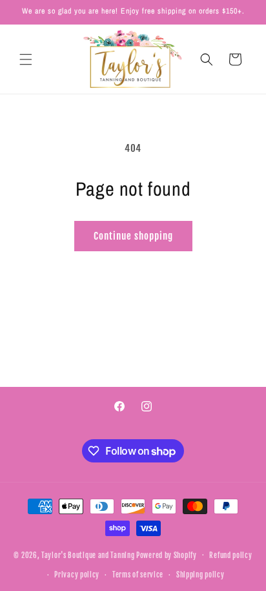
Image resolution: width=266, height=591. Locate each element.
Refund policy (230, 555)
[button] (26, 59)
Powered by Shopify (166, 554)
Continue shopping (133, 236)
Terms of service (137, 574)
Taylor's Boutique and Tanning (87, 554)
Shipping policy (200, 574)
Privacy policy (76, 574)
